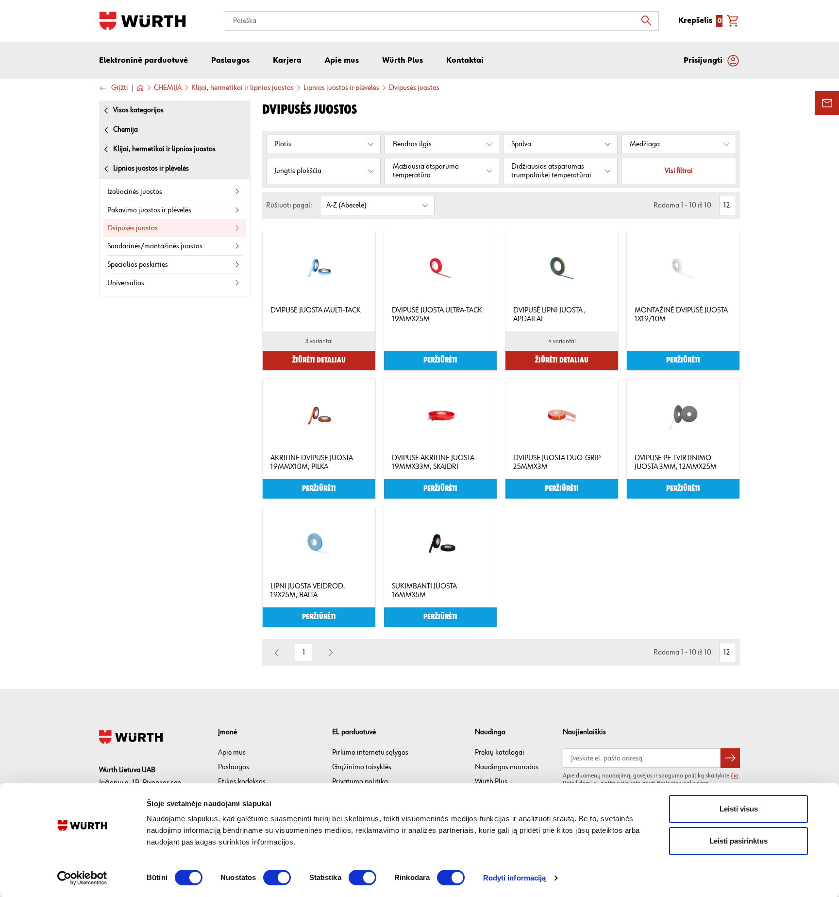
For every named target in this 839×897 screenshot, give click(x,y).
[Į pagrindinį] (142, 21)
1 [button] (303, 652)
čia (734, 775)
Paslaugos (233, 767)
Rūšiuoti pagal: (289, 205)
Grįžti (119, 88)
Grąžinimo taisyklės (361, 767)
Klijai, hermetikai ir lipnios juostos (242, 88)
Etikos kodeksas (242, 781)
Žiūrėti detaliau (319, 360)
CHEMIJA (168, 88)
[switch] (277, 877)
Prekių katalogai (499, 752)
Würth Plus (491, 781)
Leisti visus (739, 809)
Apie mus (232, 752)
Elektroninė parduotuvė (143, 61)
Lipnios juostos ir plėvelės (341, 88)
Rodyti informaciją (514, 878)
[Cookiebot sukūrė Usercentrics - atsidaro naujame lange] (82, 878)
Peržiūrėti (440, 360)
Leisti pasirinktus (738, 841)
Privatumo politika (360, 781)
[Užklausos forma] (827, 103)
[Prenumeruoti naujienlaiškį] (730, 758)
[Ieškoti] (649, 21)
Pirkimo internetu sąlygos (370, 752)
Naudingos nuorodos (506, 767)
